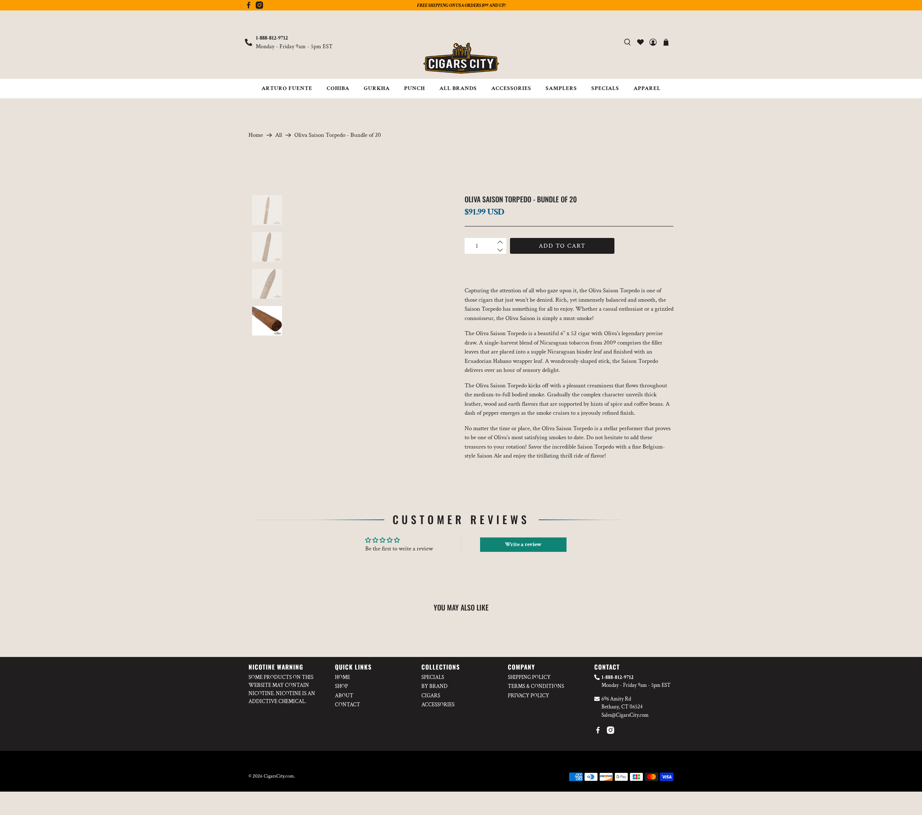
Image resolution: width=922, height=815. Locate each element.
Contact (347, 704)
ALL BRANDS (458, 88)
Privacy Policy (528, 695)
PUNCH (414, 88)
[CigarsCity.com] (461, 58)
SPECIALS (605, 88)
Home (256, 135)
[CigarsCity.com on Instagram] (259, 7)
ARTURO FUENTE (286, 88)
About (344, 695)
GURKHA (377, 88)
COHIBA (338, 88)
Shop (341, 686)
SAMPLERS (561, 88)
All (278, 135)
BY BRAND (434, 686)
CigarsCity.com (279, 776)
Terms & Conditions (536, 686)
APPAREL (647, 88)
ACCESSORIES (511, 88)
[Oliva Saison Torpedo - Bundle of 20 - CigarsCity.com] (373, 279)
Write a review (523, 544)
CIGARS (430, 695)
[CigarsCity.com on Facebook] (248, 7)
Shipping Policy (529, 677)
